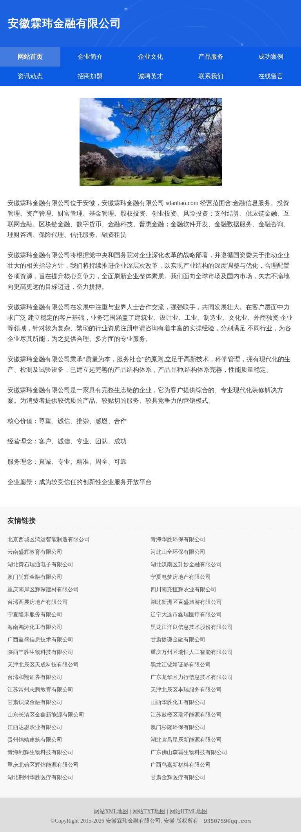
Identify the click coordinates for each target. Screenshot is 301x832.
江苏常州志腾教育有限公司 (40, 690)
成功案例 (270, 56)
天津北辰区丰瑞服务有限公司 (186, 690)
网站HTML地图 (188, 811)
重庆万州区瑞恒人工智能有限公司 (191, 652)
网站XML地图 (111, 811)
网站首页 (30, 56)
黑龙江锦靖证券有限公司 (180, 665)
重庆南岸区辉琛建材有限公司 (43, 589)
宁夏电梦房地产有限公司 (180, 577)
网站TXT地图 (148, 811)
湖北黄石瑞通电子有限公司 (40, 564)
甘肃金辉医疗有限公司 (177, 777)
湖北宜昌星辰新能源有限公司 (186, 740)
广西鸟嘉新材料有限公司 (180, 765)
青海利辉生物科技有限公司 (40, 752)
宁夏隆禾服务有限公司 (34, 615)
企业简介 (90, 56)
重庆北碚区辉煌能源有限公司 (43, 765)
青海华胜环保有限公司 (177, 539)
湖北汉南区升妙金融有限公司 (186, 564)
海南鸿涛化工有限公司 (34, 627)
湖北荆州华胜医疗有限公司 (40, 777)
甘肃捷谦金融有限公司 (177, 640)
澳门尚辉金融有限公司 (34, 577)
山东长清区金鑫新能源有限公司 (45, 715)
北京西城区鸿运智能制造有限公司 (48, 539)
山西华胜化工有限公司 (177, 702)
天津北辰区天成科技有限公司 (43, 665)
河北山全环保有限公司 (177, 552)
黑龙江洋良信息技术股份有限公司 (191, 627)
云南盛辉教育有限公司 (34, 552)
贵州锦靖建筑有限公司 (34, 740)
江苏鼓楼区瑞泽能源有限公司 (186, 715)
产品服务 (210, 56)
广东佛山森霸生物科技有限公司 (188, 752)
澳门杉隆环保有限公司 (177, 727)
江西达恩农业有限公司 (34, 727)
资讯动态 (30, 76)
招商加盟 (90, 76)
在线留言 (270, 76)
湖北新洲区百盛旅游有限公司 (186, 602)
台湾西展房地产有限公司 (37, 602)
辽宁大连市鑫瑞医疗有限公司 (186, 615)
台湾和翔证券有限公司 (34, 677)
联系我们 (210, 76)
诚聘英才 (150, 76)
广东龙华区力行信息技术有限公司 (191, 677)
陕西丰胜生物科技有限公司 (40, 652)
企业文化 (150, 56)
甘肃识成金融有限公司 (34, 702)
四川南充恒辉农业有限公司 (183, 589)
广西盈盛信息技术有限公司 (40, 640)
